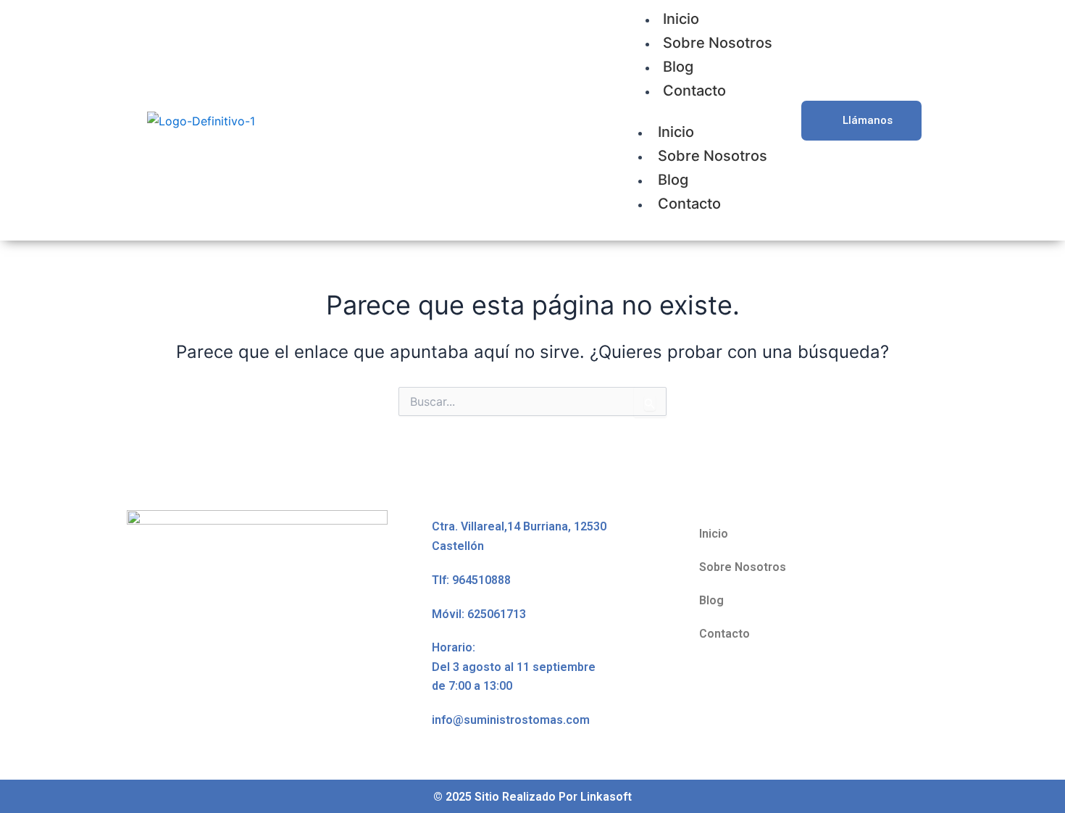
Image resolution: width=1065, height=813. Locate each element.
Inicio (676, 132)
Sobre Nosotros (717, 42)
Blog (678, 66)
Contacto (694, 90)
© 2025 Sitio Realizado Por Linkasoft (532, 797)
